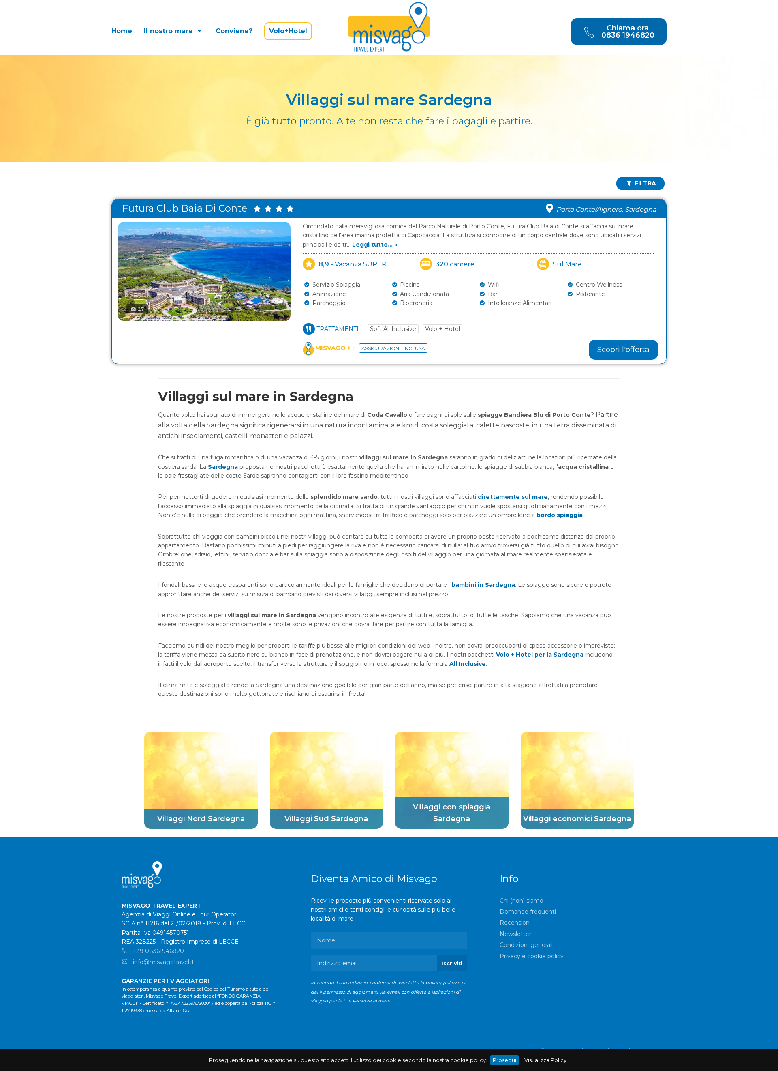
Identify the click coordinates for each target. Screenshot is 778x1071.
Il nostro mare (169, 31)
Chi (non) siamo (521, 900)
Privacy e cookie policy (532, 956)
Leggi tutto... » (375, 244)
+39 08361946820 (157, 951)
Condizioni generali (526, 945)
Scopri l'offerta (623, 349)
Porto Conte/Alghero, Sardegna (606, 209)
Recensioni (515, 922)
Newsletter (515, 934)
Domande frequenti (528, 911)
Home (121, 31)
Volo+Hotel (288, 31)
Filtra (644, 183)
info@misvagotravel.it (162, 962)
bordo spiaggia (559, 515)
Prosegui (504, 1060)
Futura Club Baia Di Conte (187, 208)
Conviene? (234, 31)
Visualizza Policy (545, 1060)
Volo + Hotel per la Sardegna (540, 654)
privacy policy (440, 982)
